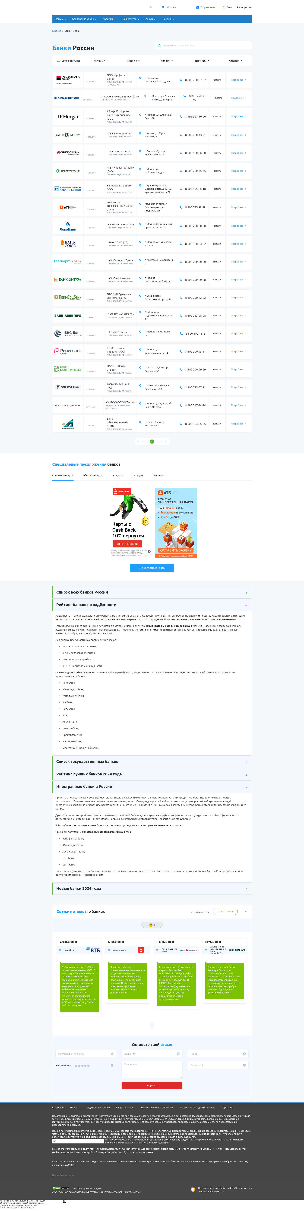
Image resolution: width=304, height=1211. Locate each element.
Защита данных (124, 1107)
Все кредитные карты (152, 567)
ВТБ (64, 715)
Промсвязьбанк (71, 735)
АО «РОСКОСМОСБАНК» (119, 402)
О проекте (58, 1107)
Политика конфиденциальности (197, 1107)
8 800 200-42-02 (195, 297)
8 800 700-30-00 (195, 262)
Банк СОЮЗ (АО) (118, 242)
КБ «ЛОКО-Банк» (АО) (121, 224)
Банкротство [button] (129, 19)
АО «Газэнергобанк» (120, 260)
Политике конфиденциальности (17, 1207)
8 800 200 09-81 (195, 351)
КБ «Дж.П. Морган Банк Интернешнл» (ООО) (119, 115)
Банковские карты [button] (83, 19)
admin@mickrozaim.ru (240, 1188)
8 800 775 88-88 (195, 207)
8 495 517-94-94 (195, 405)
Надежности (200, 60)
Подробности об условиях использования (130, 1152)
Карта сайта (228, 1107)
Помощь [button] (166, 19)
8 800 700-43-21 (195, 135)
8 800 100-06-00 (195, 153)
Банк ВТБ (69, 950)
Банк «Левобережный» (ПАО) (117, 422)
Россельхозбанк (71, 741)
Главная (56, 30)
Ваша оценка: (63, 1065)
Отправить (152, 1085)
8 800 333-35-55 (195, 424)
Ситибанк (68, 709)
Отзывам (234, 60)
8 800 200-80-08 (195, 279)
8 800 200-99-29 (195, 369)
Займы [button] (59, 19)
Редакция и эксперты (98, 1107)
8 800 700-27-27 (195, 80)
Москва (171, 7)
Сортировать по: (71, 60)
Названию (131, 60)
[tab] (174, 474)
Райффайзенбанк (72, 696)
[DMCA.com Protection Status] (61, 1188)
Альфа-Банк (69, 722)
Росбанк (67, 702)
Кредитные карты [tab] (63, 475)
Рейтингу (165, 60)
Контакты (75, 1107)
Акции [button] (149, 19)
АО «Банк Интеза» (119, 278)
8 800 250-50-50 (195, 226)
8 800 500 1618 (195, 333)
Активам (98, 60)
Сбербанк (68, 682)
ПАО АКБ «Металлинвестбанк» (121, 96)
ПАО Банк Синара (120, 151)
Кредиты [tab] (118, 475)
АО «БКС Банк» (118, 332)
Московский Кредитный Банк (80, 748)
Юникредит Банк (72, 689)
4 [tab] (154, 925)
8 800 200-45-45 (195, 171)
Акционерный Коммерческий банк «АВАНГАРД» (218, 950)
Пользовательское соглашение (157, 1107)
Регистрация (244, 7)
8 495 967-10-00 (195, 116)
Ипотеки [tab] (158, 475)
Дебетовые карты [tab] (92, 475)
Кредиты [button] (108, 19)
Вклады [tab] (138, 475)
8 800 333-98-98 (195, 315)
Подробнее (237, 79)
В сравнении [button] (205, 7)
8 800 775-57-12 (195, 387)
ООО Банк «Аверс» (120, 133)
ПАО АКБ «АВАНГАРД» (121, 314)
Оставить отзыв (225, 911)
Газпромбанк (70, 728)
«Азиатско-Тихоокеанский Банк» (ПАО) (120, 205)
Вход (229, 7)
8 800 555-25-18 (195, 189)
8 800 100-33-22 (195, 244)
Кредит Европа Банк (169, 950)
